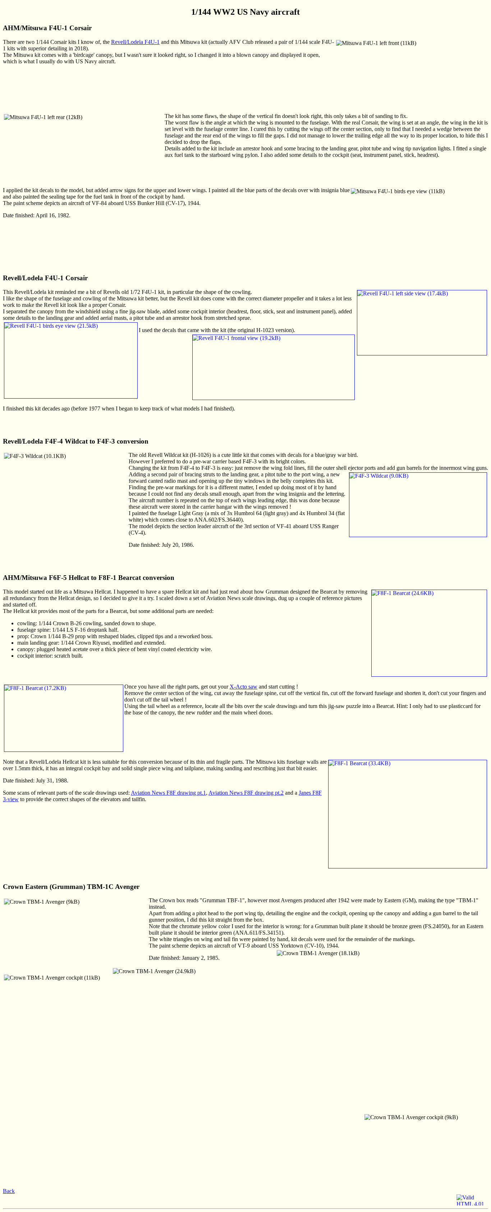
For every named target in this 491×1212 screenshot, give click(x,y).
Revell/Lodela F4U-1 (135, 42)
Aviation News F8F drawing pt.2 (246, 793)
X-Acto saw (243, 687)
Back (9, 1191)
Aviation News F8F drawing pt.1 (168, 793)
